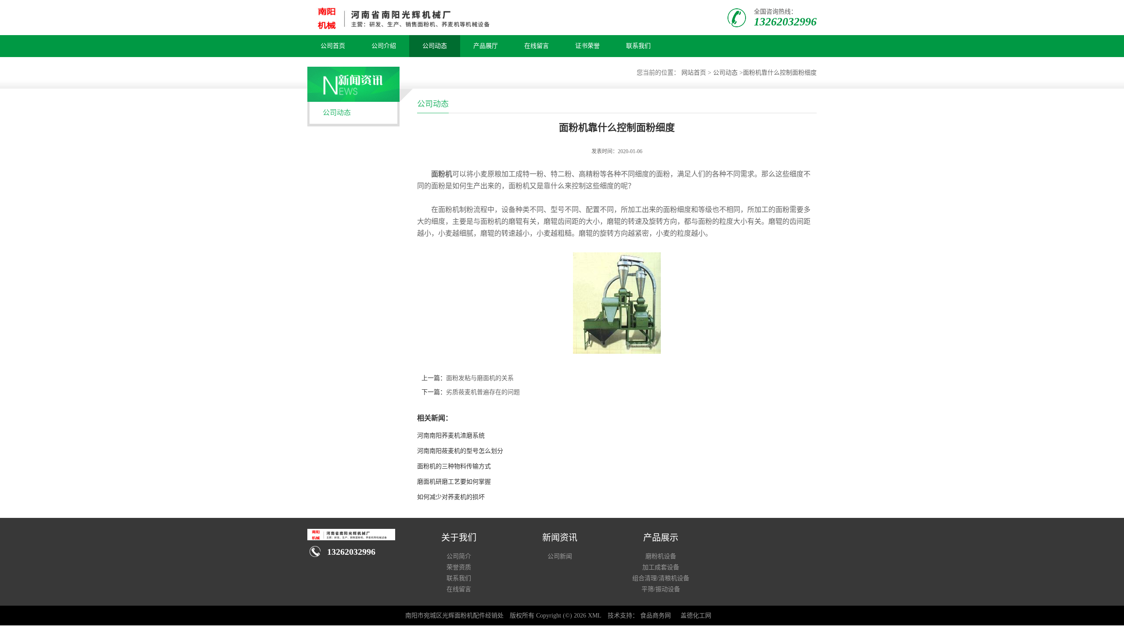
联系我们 (638, 46)
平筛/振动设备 (660, 589)
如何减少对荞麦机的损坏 (451, 497)
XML (595, 615)
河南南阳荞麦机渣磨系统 (451, 435)
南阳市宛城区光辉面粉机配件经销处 (454, 615)
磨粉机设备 (660, 556)
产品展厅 (485, 46)
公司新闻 (560, 556)
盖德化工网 (696, 615)
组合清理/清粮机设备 (660, 578)
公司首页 (333, 46)
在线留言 (536, 46)
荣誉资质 (459, 567)
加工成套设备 (660, 567)
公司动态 (434, 46)
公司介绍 (383, 46)
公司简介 (459, 556)
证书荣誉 (587, 46)
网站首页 (693, 72)
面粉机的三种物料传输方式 (454, 466)
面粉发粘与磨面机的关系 (480, 378)
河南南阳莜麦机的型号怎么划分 (460, 451)
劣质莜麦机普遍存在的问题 (483, 392)
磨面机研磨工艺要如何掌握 (454, 481)
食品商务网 (655, 615)
